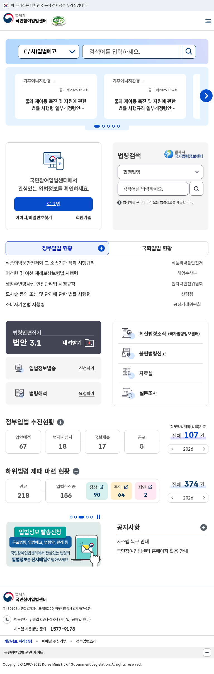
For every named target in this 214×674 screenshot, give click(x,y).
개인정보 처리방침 (18, 641)
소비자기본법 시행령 (25, 304)
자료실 (146, 373)
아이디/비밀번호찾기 (34, 217)
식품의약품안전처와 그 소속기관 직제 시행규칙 (50, 263)
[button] (60, 422)
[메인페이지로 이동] (25, 18)
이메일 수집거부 (54, 641)
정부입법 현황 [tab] (57, 248)
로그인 (54, 204)
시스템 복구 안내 (133, 541)
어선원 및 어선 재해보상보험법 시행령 (42, 273)
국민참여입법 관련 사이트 (23, 652)
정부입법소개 (86, 641)
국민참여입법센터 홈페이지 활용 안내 (152, 551)
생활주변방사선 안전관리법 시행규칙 (40, 284)
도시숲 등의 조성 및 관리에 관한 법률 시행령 (48, 294)
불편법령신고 (152, 353)
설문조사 (148, 393)
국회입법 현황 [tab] (157, 248)
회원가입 (83, 217)
